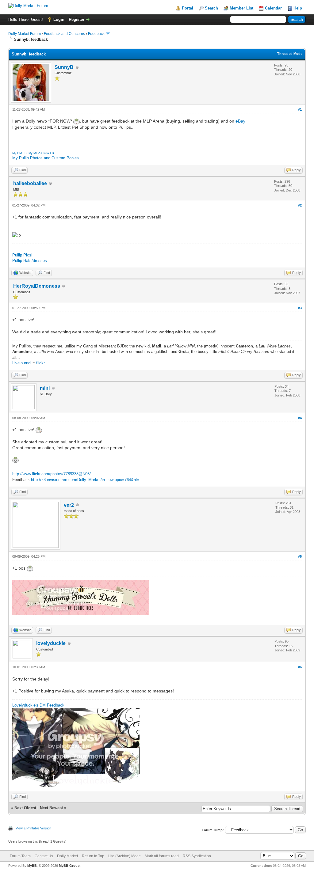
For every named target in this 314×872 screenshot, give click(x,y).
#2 (300, 205)
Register (76, 19)
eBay (240, 121)
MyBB (32, 865)
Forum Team (20, 856)
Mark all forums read (162, 856)
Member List (241, 8)
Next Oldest (25, 808)
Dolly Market (67, 856)
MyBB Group (69, 865)
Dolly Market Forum (24, 34)
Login (58, 19)
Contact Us (44, 856)
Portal (187, 8)
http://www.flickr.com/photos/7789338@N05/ (51, 474)
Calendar (273, 8)
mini (45, 388)
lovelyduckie (51, 643)
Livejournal (21, 363)
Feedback (96, 34)
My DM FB (19, 153)
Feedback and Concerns (64, 34)
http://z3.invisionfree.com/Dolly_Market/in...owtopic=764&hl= (85, 479)
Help (297, 8)
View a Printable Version (33, 828)
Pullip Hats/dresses (29, 260)
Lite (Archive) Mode (124, 856)
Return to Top (93, 856)
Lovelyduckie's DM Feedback (38, 705)
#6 (300, 667)
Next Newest (51, 808)
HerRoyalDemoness (36, 286)
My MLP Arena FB (41, 153)
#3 (300, 308)
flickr (40, 363)
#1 (300, 109)
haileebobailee (30, 183)
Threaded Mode (289, 53)
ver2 (69, 505)
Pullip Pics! (22, 255)
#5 (300, 556)
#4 (300, 418)
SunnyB (64, 67)
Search (211, 8)
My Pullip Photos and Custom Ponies (45, 158)
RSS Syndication (197, 856)
